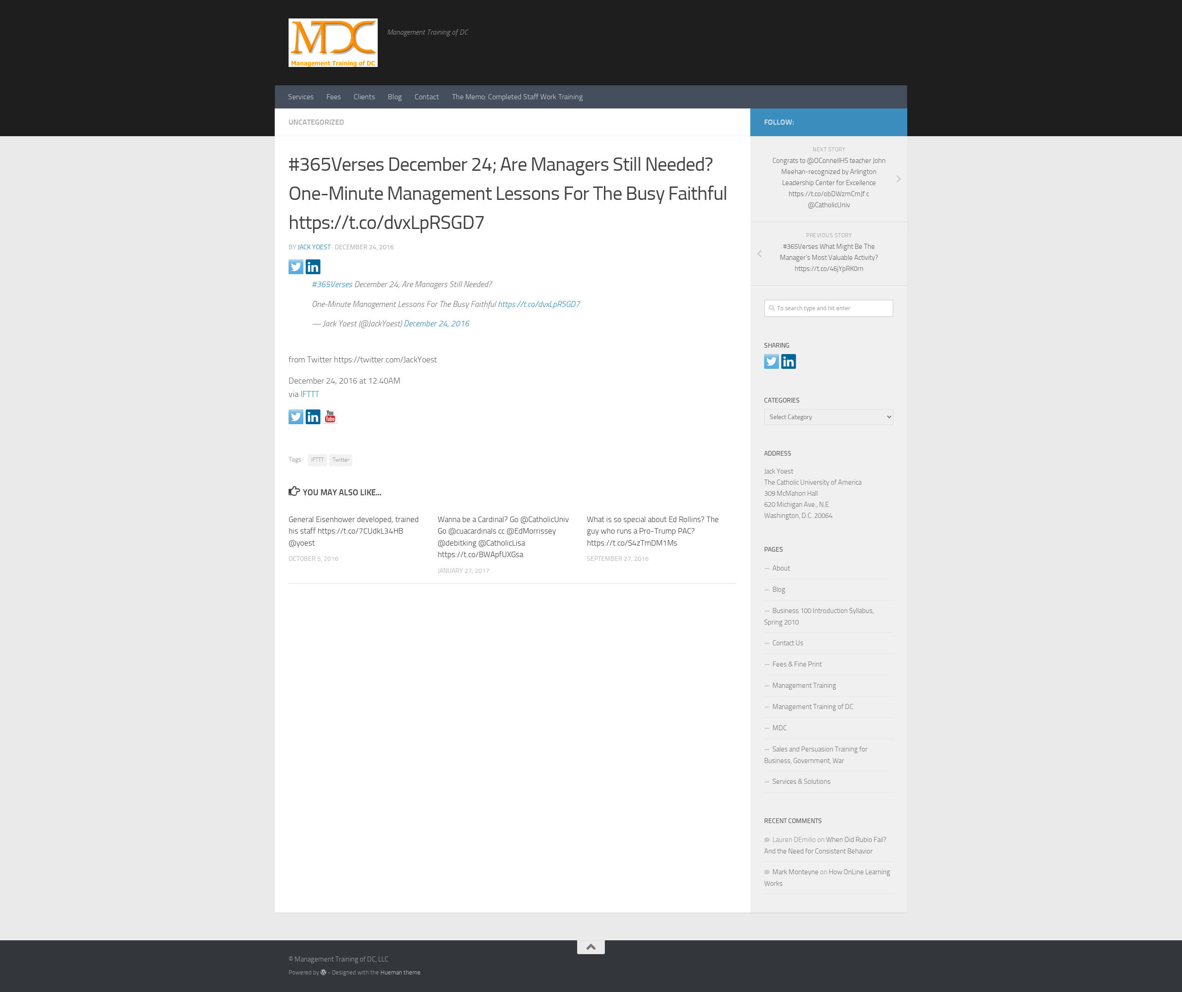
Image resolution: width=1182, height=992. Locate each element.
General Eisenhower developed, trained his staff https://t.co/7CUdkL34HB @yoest (354, 531)
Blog (395, 96)
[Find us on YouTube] (330, 416)
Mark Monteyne (795, 872)
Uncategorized (316, 122)
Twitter (340, 460)
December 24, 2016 (436, 324)
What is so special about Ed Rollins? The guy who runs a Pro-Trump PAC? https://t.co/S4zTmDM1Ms (653, 531)
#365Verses (332, 284)
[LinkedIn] (873, 120)
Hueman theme (400, 972)
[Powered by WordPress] (323, 972)
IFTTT (310, 394)
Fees (333, 96)
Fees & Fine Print (797, 664)
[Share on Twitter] (296, 266)
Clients (364, 96)
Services (301, 96)
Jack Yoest (314, 247)
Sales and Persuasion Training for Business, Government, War (816, 755)
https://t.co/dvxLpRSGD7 (539, 304)
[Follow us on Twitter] (296, 416)
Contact (427, 96)
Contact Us (787, 643)
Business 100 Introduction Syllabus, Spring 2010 (819, 616)
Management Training (804, 685)
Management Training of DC (812, 707)
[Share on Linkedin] (313, 266)
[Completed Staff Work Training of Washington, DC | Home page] (333, 42)
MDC (779, 728)
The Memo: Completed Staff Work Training (517, 96)
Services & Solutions (801, 781)
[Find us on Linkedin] (313, 416)
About (781, 568)
